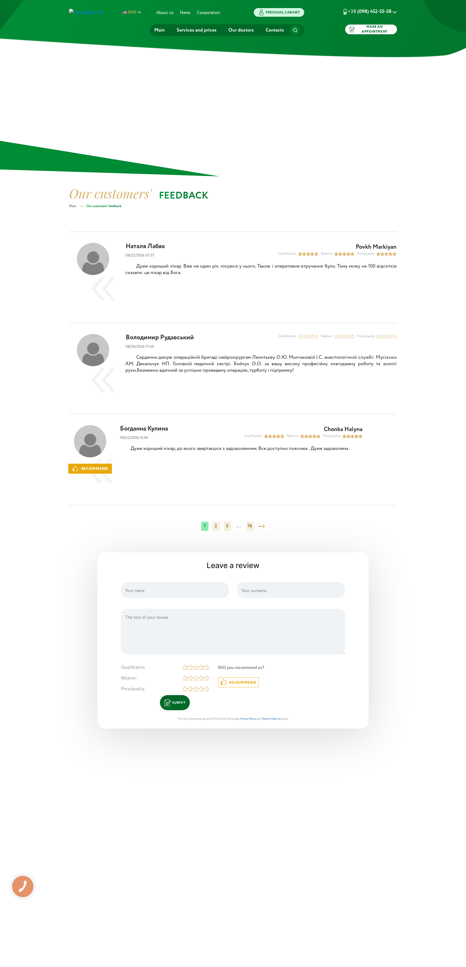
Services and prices (197, 30)
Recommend (242, 682)
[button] (363, 11)
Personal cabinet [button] (283, 12)
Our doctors (241, 30)
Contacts (275, 30)
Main (159, 30)
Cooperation (208, 13)
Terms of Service (271, 719)
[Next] (261, 526)
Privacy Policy (248, 719)
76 (250, 526)
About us (164, 13)
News (185, 13)
